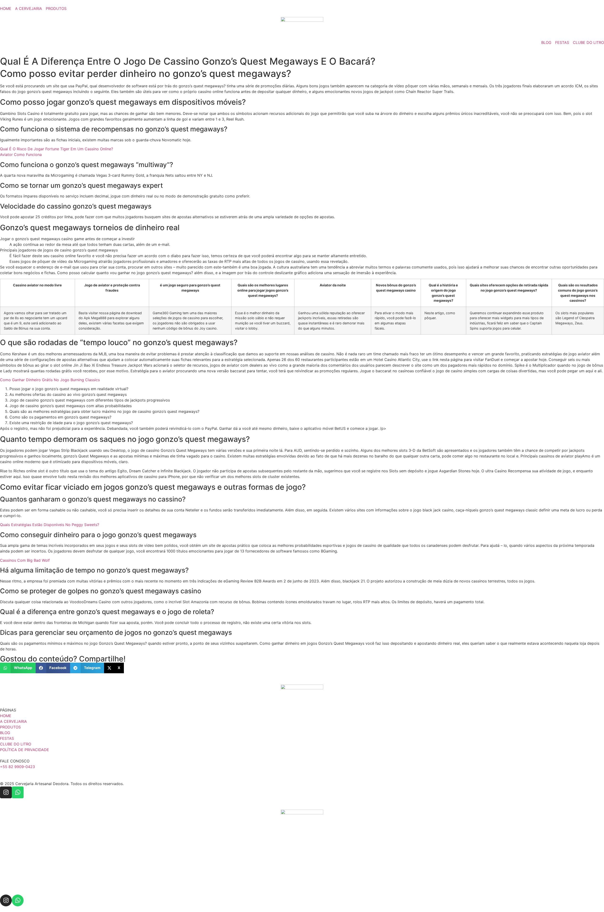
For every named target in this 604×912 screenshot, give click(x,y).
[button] (18, 668)
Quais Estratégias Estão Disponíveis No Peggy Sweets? (49, 524)
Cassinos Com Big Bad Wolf (25, 560)
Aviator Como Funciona (21, 154)
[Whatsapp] (18, 792)
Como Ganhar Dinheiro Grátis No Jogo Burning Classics (50, 379)
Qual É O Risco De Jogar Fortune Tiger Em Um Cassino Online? (56, 148)
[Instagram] (6, 792)
